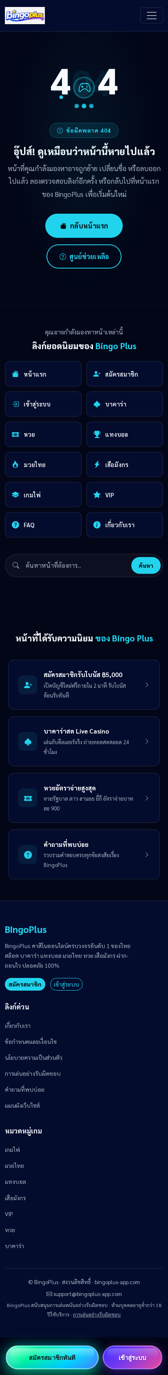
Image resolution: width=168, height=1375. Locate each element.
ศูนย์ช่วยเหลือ (89, 256)
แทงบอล (116, 434)
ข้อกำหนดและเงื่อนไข (31, 1041)
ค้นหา (146, 565)
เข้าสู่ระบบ (37, 404)
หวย (29, 434)
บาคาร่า (115, 404)
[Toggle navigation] (151, 15)
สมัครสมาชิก (121, 374)
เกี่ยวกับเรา (120, 524)
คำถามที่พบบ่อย (24, 1089)
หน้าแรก (35, 374)
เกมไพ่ (32, 495)
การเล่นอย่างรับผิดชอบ (33, 1073)
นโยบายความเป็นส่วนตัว (33, 1057)
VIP (109, 495)
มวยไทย (35, 464)
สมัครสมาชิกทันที (52, 1357)
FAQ (29, 524)
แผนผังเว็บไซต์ (22, 1105)
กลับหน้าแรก (89, 225)
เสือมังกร (116, 464)
